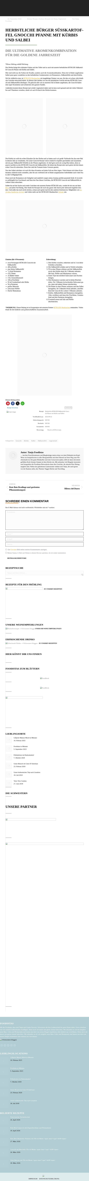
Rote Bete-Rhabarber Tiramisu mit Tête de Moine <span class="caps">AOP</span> (38, 1139)
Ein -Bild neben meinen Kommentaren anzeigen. (27, 550)
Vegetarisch (62, 19)
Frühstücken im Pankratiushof (24, 755)
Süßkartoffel (42, 441)
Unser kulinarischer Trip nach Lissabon (27, 772)
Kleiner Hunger (32, 19)
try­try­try (21, 192)
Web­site (61, 192)
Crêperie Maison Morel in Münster (25, 738)
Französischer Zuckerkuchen (20, 1117)
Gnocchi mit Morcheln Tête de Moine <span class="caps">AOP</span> (34, 1149)
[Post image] (9, 740)
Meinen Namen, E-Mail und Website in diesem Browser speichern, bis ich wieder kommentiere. (36, 553)
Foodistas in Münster (21, 746)
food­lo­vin (14, 192)
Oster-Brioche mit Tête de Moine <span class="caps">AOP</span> (32, 1160)
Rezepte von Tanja (51, 19)
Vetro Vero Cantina (20, 781)
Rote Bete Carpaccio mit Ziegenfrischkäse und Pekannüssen (30, 1128)
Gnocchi (19, 441)
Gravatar (13, 550)
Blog (7, 188)
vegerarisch (53, 441)
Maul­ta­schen (32, 78)
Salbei (33, 441)
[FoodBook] (44, 678)
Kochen (41, 19)
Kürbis (26, 441)
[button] (8, 403)
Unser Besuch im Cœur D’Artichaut (26, 764)
